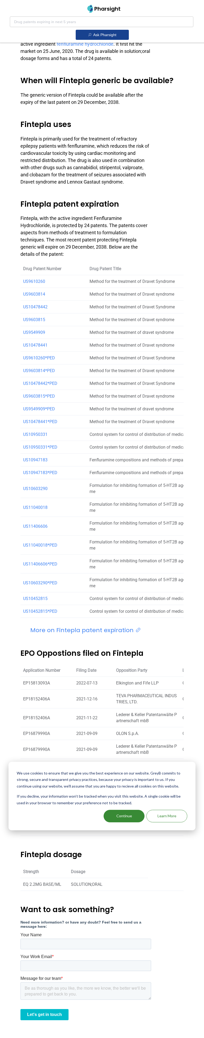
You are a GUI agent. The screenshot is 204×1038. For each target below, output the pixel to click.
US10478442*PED (40, 383)
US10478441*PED (40, 421)
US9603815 (34, 319)
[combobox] (101, 21)
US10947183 (35, 459)
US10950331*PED (40, 447)
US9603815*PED (39, 396)
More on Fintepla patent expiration (82, 630)
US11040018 (35, 507)
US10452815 (35, 598)
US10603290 (35, 488)
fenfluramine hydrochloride (85, 44)
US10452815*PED (40, 611)
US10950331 (35, 434)
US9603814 (34, 294)
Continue (124, 816)
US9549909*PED (39, 408)
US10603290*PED (40, 582)
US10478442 (35, 306)
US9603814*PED (39, 370)
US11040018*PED (40, 545)
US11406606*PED (40, 564)
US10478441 (35, 345)
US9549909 (34, 332)
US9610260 (34, 281)
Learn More (167, 816)
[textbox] (101, 21)
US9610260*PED (39, 357)
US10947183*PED (40, 472)
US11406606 (35, 526)
